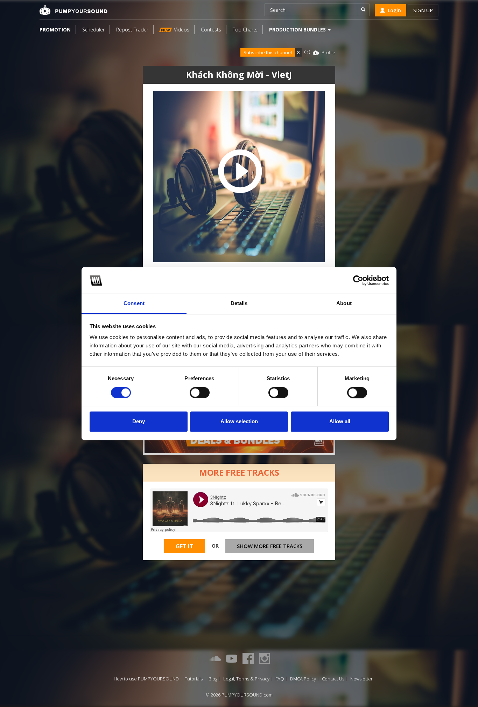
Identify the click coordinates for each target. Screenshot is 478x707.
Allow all (339, 422)
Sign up (423, 10)
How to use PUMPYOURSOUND (146, 679)
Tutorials (194, 679)
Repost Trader (132, 29)
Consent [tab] (134, 303)
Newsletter (361, 679)
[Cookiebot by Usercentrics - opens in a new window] (358, 280)
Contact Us (333, 679)
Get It (185, 546)
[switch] (200, 392)
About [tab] (344, 303)
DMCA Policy (303, 679)
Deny (138, 422)
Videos (175, 29)
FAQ (279, 679)
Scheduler (93, 29)
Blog (213, 679)
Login (393, 10)
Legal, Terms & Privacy (246, 679)
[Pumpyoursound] (73, 10)
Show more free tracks (269, 545)
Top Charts (245, 29)
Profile (328, 52)
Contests (211, 29)
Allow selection (239, 422)
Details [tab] (239, 303)
